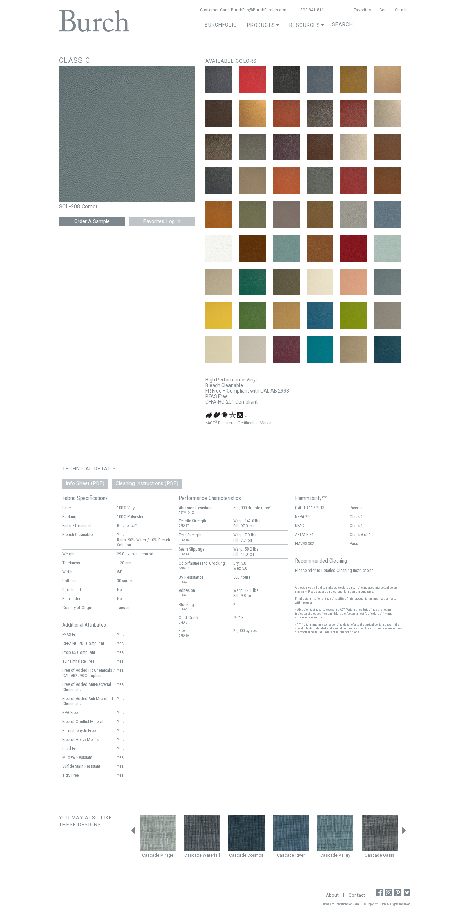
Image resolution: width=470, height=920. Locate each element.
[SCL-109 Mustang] (252, 248)
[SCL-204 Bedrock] (286, 282)
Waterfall (211, 855)
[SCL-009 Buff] (387, 79)
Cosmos (255, 855)
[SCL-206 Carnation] (353, 282)
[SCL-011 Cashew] (252, 113)
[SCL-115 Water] (387, 248)
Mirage (166, 855)
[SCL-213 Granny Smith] (353, 315)
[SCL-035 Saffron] (218, 214)
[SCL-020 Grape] (286, 147)
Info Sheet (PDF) (85, 483)
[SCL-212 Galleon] (320, 315)
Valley (344, 855)
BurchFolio (221, 25)
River (300, 855)
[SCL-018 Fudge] (218, 147)
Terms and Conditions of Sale (340, 904)
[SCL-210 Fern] (252, 315)
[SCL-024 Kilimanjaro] (353, 147)
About (332, 895)
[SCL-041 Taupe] (320, 214)
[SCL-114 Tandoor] (353, 248)
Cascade (150, 855)
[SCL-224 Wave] (387, 349)
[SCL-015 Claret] (353, 113)
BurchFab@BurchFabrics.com (259, 10)
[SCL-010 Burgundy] (218, 113)
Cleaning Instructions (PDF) (147, 483)
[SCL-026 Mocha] (387, 147)
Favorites (362, 10)
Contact (357, 895)
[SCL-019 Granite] (252, 147)
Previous (132, 832)
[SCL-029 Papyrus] (252, 180)
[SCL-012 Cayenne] (286, 113)
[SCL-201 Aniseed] (218, 282)
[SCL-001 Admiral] (218, 79)
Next (404, 832)
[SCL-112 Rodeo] (320, 248)
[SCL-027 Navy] (218, 180)
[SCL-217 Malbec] (286, 349)
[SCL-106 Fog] (353, 214)
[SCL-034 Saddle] (387, 180)
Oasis (388, 855)
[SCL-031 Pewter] (320, 180)
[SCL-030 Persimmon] (286, 180)
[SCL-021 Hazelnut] (320, 147)
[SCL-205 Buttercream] (320, 282)
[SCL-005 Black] (286, 79)
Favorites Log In (161, 221)
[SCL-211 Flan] (286, 315)
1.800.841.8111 (312, 10)
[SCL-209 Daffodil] (218, 315)
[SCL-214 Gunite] (387, 315)
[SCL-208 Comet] (387, 282)
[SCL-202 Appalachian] (252, 282)
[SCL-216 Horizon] (252, 349)
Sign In (401, 10)
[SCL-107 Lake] (387, 214)
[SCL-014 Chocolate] (320, 113)
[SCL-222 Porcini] (353, 349)
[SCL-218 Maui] (320, 349)
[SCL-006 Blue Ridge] (320, 79)
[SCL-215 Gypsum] (218, 349)
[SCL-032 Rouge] (353, 180)
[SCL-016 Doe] (387, 113)
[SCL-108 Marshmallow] (218, 248)
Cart (383, 10)
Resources (304, 25)
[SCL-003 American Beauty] (252, 79)
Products (261, 25)
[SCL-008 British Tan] (353, 79)
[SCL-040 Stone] (286, 214)
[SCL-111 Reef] (286, 248)
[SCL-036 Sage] (252, 214)
